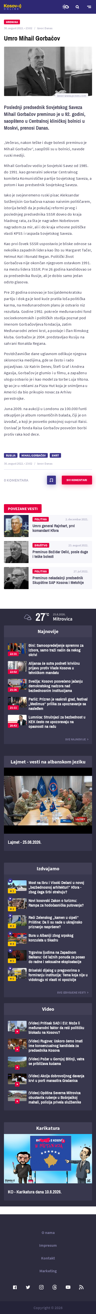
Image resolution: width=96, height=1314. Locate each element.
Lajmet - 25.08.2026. (48, 809)
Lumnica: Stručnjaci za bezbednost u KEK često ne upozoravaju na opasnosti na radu (48, 722)
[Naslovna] (12, 7)
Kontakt (48, 1258)
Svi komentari (76, 480)
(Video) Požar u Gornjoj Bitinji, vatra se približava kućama (48, 1063)
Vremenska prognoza (65, 7)
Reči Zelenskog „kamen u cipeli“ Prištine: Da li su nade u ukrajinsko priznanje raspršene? (48, 922)
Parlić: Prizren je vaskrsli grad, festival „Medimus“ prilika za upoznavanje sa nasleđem (48, 704)
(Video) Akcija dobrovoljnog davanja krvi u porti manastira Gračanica (48, 1080)
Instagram (41, 1287)
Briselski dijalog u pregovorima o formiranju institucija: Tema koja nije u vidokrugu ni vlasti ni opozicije (48, 975)
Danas (48, 28)
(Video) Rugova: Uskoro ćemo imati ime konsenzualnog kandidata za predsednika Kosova (48, 1046)
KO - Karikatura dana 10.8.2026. (48, 1167)
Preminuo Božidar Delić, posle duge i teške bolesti (48, 552)
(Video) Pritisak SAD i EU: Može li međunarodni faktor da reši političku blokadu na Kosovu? (48, 1028)
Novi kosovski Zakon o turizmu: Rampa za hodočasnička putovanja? (48, 904)
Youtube (68, 1287)
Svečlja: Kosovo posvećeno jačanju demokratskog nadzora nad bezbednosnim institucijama (48, 686)
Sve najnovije (75, 739)
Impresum (48, 1245)
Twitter (28, 1287)
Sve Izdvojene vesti (71, 992)
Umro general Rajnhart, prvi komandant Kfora (48, 526)
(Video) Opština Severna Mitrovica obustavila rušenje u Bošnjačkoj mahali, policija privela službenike (48, 1098)
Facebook (15, 1287)
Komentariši (51, 480)
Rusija (11, 455)
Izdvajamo (48, 868)
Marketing (48, 1270)
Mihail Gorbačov (33, 455)
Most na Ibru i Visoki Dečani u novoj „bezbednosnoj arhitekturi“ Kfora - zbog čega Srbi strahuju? (48, 887)
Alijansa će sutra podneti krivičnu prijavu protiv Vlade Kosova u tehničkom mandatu (48, 668)
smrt (55, 455)
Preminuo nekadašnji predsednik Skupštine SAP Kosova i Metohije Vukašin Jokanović (48, 578)
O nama (48, 1232)
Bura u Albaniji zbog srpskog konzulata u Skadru (48, 939)
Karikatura (48, 1128)
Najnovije (48, 631)
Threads (54, 1287)
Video (48, 1009)
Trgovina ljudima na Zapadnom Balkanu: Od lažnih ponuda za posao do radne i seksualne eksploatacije (48, 957)
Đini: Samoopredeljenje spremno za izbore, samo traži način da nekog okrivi (48, 650)
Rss (81, 1287)
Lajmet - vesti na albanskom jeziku (48, 762)
